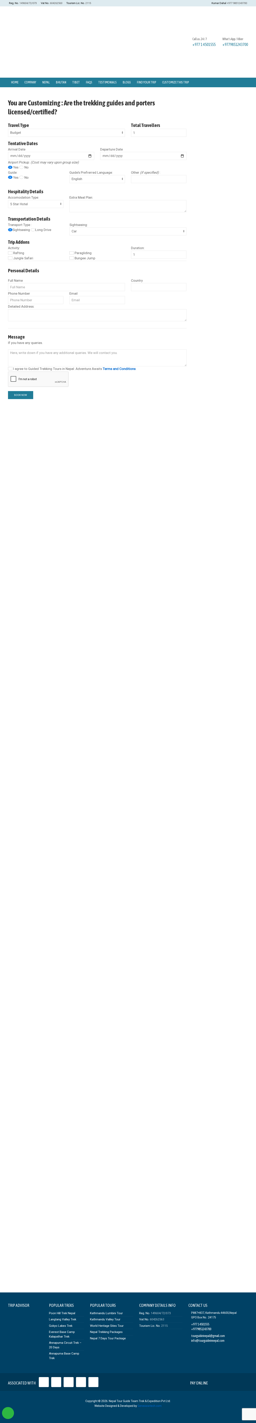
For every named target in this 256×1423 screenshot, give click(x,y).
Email (73, 293)
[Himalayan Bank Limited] (242, 1381)
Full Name (15, 280)
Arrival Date (16, 149)
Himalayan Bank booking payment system (105, 803)
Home (14, 82)
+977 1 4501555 (204, 44)
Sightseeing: (78, 225)
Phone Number (19, 293)
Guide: (12, 172)
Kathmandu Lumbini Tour (106, 1313)
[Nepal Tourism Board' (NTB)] (69, 1382)
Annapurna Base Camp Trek (64, 1356)
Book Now (20, 395)
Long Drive (43, 230)
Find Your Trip (146, 82)
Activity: (14, 248)
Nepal (46, 82)
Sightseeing (21, 230)
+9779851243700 (235, 44)
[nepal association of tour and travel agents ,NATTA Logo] (56, 1382)
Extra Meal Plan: (81, 197)
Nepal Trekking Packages (106, 1332)
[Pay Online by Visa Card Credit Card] (214, 1381)
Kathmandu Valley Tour (105, 1319)
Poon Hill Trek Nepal (62, 1313)
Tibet (76, 82)
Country (137, 280)
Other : (145, 172)
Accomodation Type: (23, 197)
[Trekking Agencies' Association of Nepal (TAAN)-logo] (81, 1382)
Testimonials (107, 82)
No (26, 167)
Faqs (89, 82)
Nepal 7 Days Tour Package (108, 1338)
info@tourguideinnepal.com (207, 1340)
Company (30, 82)
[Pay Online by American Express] (233, 1381)
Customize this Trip (175, 82)
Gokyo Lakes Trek (60, 1326)
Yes (15, 167)
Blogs (127, 82)
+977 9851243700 (237, 3)
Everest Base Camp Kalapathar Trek (62, 1334)
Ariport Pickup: (43, 162)
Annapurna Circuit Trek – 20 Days (65, 1345)
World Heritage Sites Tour (107, 1326)
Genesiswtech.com (150, 1405)
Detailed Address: (21, 306)
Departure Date (111, 149)
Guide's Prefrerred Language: (91, 172)
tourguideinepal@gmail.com (208, 1336)
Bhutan (61, 82)
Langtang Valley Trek (62, 1319)
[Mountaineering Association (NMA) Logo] (93, 1382)
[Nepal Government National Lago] (44, 1382)
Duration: (138, 248)
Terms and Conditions (119, 369)
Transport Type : (20, 225)
